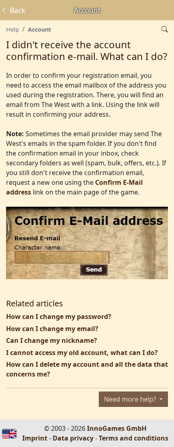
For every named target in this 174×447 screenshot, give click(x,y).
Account (39, 29)
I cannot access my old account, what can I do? (82, 352)
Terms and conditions (133, 438)
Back (16, 10)
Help (12, 29)
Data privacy (73, 438)
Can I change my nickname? (51, 340)
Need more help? (131, 399)
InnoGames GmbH (116, 428)
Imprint (34, 438)
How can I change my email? (52, 328)
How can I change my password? (58, 316)
